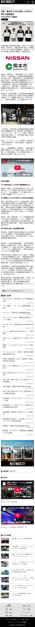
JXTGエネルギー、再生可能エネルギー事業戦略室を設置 (18, 300)
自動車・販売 (26, 606)
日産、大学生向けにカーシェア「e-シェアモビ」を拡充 (18, 374)
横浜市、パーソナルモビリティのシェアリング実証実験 (18, 347)
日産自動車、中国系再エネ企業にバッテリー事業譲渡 (18, 414)
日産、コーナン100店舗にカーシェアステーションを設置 (18, 367)
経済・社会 (20, 291)
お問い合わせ (25, 619)
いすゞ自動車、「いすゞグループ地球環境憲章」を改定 (18, 307)
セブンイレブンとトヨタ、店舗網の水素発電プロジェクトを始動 (18, 319)
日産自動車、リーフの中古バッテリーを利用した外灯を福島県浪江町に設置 (18, 407)
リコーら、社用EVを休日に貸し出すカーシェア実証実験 (18, 333)
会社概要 (24, 622)
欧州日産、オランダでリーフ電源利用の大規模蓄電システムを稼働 (18, 432)
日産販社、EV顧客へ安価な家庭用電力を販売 (18, 426)
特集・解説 (8, 615)
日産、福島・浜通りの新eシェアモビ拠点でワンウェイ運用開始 (18, 381)
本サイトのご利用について (13, 619)
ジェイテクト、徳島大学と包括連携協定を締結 (18, 313)
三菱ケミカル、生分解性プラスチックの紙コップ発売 (18, 340)
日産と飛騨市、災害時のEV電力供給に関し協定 (18, 387)
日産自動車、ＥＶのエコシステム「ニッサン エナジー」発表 (18, 400)
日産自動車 (14, 291)
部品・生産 (8, 609)
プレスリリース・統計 (26, 615)
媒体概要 (8, 606)
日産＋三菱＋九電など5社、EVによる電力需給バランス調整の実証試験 (18, 393)
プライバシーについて (14, 622)
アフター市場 (26, 609)
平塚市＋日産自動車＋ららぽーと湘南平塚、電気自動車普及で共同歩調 (18, 360)
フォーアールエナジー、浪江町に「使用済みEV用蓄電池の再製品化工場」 (18, 354)
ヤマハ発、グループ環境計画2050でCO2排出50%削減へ (18, 326)
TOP (8, 604)
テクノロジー (26, 612)
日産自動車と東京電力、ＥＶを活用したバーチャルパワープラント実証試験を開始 (18, 421)
